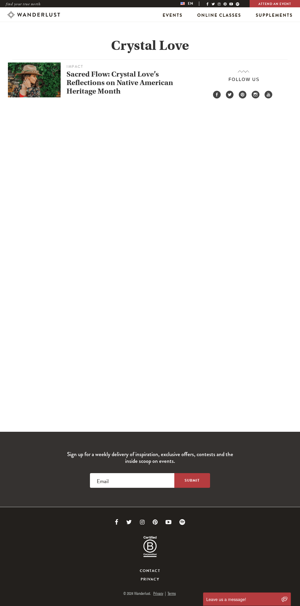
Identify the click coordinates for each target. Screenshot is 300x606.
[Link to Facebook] (116, 522)
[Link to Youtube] (168, 522)
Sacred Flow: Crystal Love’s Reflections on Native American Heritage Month (120, 83)
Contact (150, 571)
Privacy (150, 579)
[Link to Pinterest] (155, 522)
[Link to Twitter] (129, 522)
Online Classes (219, 15)
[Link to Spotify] (182, 522)
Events (173, 15)
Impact (75, 67)
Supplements (274, 15)
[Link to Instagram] (142, 522)
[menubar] (192, 3)
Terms (172, 593)
